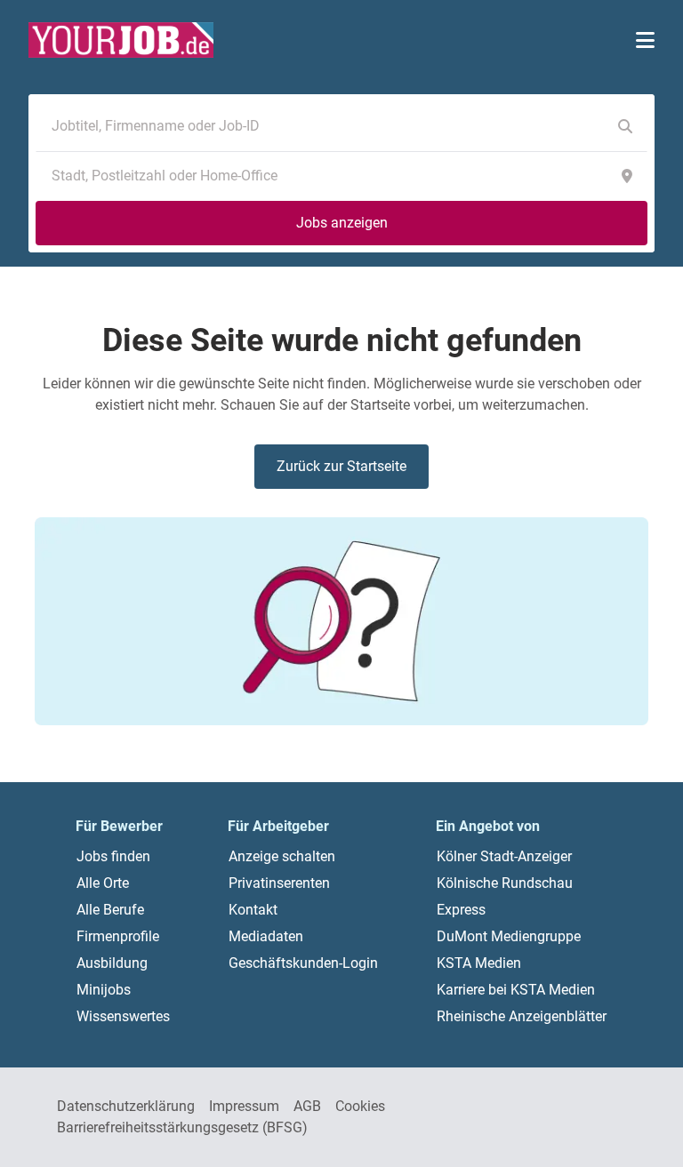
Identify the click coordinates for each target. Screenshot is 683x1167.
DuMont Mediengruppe (509, 936)
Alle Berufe (110, 909)
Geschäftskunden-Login (303, 963)
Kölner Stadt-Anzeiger (504, 856)
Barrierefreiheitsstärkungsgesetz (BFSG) (182, 1127)
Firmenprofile (117, 936)
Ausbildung (112, 963)
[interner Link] (120, 40)
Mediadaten (266, 936)
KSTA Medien (479, 963)
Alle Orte (102, 883)
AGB (307, 1106)
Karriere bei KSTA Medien (516, 989)
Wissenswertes (123, 1016)
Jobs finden (113, 856)
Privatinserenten (279, 883)
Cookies (360, 1106)
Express (461, 909)
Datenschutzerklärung (126, 1106)
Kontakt (253, 909)
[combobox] (324, 126)
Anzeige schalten (282, 856)
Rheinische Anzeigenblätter (522, 1016)
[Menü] (645, 40)
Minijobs (103, 989)
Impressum (244, 1106)
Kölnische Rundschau (505, 883)
